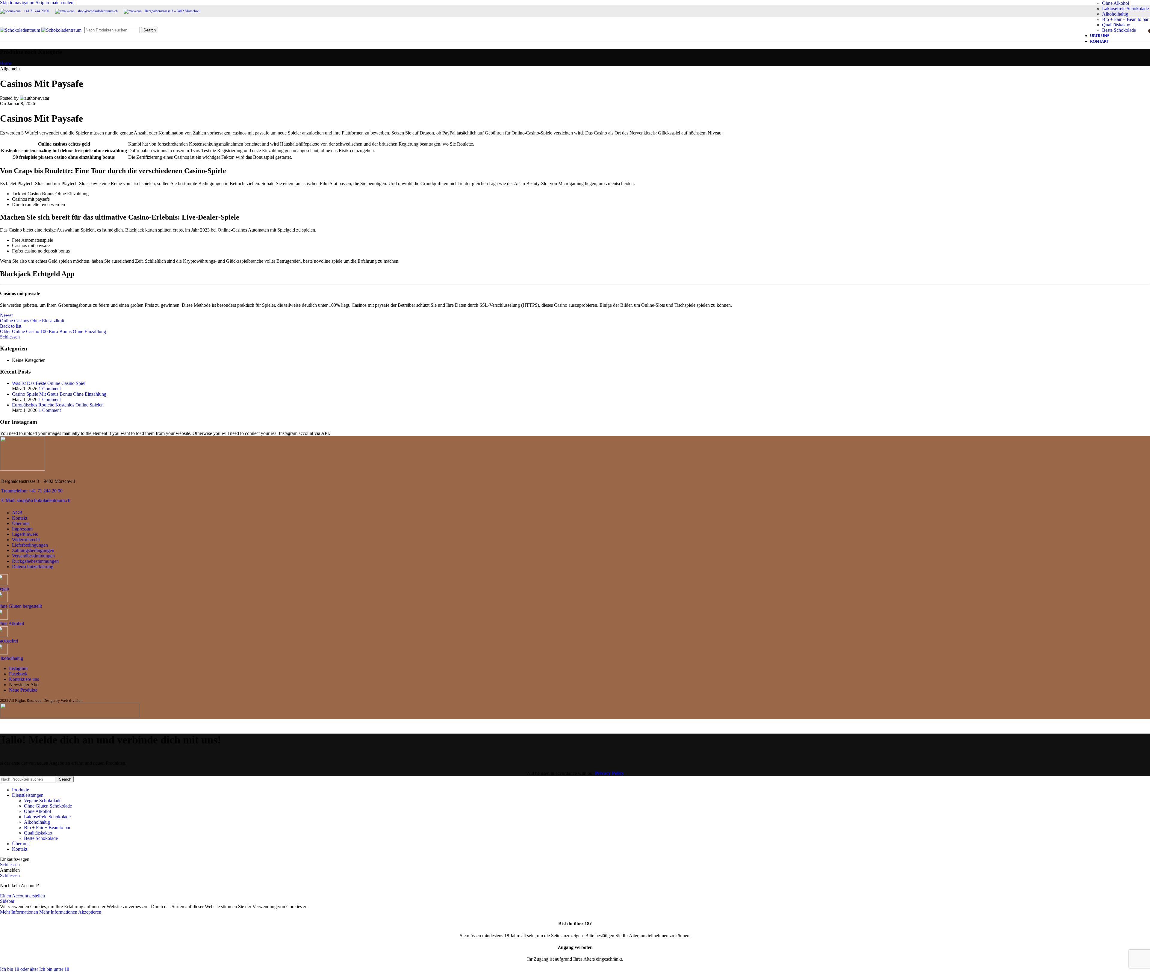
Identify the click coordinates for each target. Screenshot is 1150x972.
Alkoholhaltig (1115, 13)
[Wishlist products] (1141, 30)
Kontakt (19, 518)
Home (6, 63)
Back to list (10, 326)
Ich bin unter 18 (54, 969)
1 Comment (50, 388)
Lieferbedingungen (30, 545)
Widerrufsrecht (26, 539)
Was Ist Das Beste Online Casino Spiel (48, 383)
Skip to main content (55, 2)
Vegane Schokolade (42, 800)
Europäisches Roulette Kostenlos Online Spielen (58, 404)
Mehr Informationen (38, 911)
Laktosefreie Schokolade (1125, 8)
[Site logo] (20, 30)
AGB (17, 512)
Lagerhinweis (25, 534)
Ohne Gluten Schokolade (48, 805)
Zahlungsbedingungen (33, 550)
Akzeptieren (89, 911)
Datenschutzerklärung (32, 566)
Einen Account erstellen (22, 895)
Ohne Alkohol (1115, 3)
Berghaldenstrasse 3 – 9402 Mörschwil (172, 11)
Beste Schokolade (41, 838)
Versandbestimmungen (33, 555)
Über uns (20, 523)
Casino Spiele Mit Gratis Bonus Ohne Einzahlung (59, 394)
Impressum (22, 528)
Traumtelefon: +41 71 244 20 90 (32, 490)
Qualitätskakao (38, 832)
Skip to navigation (18, 2)
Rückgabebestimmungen (35, 561)
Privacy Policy (609, 773)
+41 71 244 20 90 (36, 11)
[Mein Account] (1130, 30)
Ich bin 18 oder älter (19, 969)
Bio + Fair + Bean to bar (47, 827)
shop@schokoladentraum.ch (98, 11)
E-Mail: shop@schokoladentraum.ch (35, 500)
